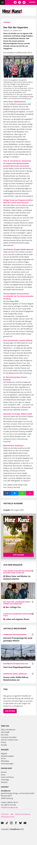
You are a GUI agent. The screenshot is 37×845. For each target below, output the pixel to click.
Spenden (32, 2)
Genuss (4, 772)
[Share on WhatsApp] (22, 493)
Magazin (4, 753)
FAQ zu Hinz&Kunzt (8, 730)
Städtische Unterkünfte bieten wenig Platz (18, 615)
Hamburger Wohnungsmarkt (15, 634)
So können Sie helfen (8, 737)
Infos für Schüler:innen (9, 740)
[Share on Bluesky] (15, 493)
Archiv (3, 758)
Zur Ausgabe (18, 555)
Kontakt (4, 745)
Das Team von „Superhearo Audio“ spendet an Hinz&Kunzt (17, 603)
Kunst (3, 775)
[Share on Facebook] (7, 493)
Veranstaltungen (7, 764)
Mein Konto (15, 2)
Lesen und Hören (7, 777)
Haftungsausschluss (7, 817)
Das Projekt (5, 732)
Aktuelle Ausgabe (7, 756)
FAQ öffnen (10, 711)
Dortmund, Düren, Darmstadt (15, 674)
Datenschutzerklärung (22, 814)
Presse (3, 742)
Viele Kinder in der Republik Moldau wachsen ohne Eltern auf (17, 572)
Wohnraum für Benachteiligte (15, 664)
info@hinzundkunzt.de (9, 807)
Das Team (4, 735)
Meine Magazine (19, 2)
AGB (11, 814)
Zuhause (4, 782)
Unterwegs (5, 780)
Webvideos (5, 761)
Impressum (4, 814)
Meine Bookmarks (24, 2)
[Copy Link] (30, 493)
